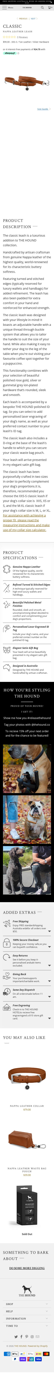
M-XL (17, 114)
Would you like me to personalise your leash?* (24, 163)
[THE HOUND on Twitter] (16, 1337)
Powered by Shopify (38, 1346)
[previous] (6, 82)
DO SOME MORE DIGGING (27, 1268)
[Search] (43, 7)
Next (33, 18)
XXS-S (7, 114)
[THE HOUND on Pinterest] (27, 1337)
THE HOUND (20, 1346)
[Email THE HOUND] (37, 1337)
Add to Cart (27, 180)
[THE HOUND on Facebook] (21, 1337)
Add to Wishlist (29, 191)
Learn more (49, 931)
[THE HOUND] (27, 8)
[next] (48, 82)
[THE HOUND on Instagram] (32, 1337)
